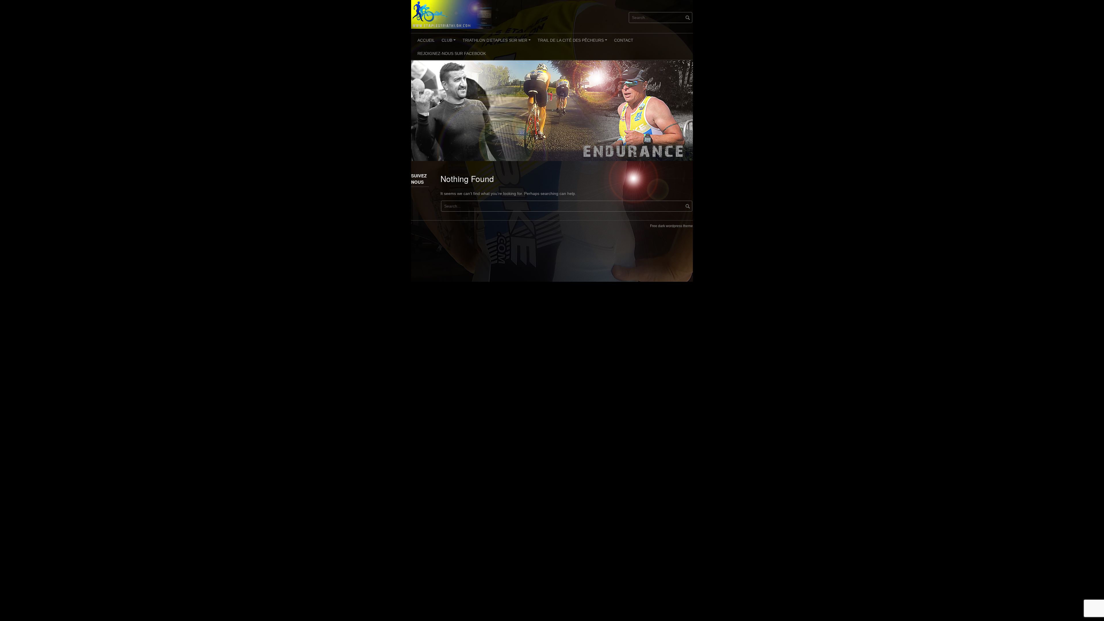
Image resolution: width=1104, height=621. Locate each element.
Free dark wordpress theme (671, 226)
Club (449, 42)
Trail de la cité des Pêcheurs (573, 42)
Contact (623, 40)
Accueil (426, 40)
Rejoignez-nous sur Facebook (451, 53)
